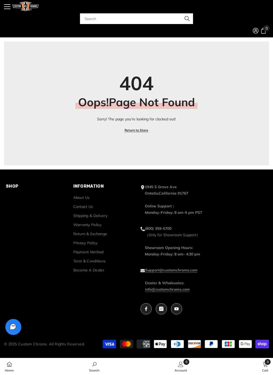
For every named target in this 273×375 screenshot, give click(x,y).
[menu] (7, 6)
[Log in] (255, 30)
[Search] (136, 18)
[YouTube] (176, 308)
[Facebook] (146, 308)
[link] (94, 366)
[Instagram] (161, 308)
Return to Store (136, 130)
